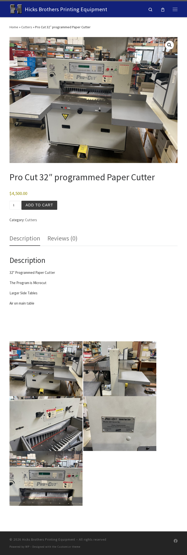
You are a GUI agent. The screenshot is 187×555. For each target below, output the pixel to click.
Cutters (26, 27)
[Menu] (175, 9)
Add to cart (39, 205)
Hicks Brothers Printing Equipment (48, 539)
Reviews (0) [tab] (62, 238)
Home (13, 27)
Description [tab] (24, 238)
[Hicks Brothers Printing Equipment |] (16, 8)
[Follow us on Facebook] (176, 541)
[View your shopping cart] (163, 9)
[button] (169, 45)
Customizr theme (68, 546)
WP (27, 546)
